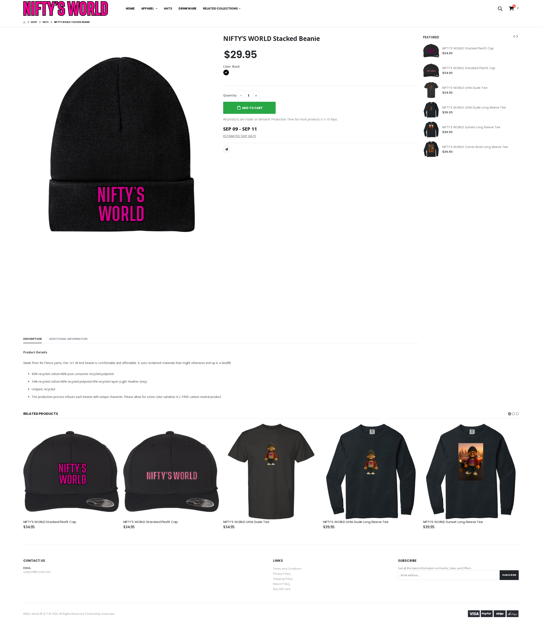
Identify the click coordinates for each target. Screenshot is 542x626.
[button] (500, 9)
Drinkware (187, 8)
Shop (34, 22)
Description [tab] (32, 339)
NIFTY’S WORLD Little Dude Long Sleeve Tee (474, 108)
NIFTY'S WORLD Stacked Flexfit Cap (468, 48)
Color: (231, 66)
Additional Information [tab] (68, 339)
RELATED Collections (220, 8)
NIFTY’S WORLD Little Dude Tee (464, 88)
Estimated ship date (239, 136)
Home (130, 8)
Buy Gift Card (281, 589)
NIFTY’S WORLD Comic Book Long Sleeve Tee (475, 147)
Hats (168, 8)
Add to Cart (252, 108)
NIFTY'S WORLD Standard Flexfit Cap (468, 68)
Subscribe (509, 575)
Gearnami (108, 614)
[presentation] (514, 36)
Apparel (148, 8)
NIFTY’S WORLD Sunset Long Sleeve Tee (471, 127)
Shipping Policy (283, 579)
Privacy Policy (282, 574)
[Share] (226, 149)
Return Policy (281, 584)
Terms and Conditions (287, 568)
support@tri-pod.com (37, 572)
